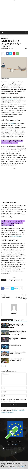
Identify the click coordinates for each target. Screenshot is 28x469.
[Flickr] (11, 448)
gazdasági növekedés (15, 280)
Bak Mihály (5, 48)
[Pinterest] (14, 53)
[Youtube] (16, 452)
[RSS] (23, 448)
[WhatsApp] (17, 53)
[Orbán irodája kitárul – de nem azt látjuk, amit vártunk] (5, 353)
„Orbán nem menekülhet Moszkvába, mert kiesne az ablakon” (16, 325)
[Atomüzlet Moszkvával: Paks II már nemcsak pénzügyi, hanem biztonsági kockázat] (5, 332)
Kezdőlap (3, 36)
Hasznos (11, 36)
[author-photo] (14, 311)
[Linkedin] (15, 448)
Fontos (3, 327)
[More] (21, 288)
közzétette (11, 123)
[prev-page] (2, 366)
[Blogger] (4, 448)
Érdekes (3, 355)
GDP (21, 280)
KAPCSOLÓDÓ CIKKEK (7, 320)
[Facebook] (7, 53)
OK (16, 468)
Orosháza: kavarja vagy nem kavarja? (21, 298)
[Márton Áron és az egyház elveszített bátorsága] (5, 360)
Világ (7, 36)
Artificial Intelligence (15, 345)
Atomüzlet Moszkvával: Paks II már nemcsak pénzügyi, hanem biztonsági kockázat (17, 332)
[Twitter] (10, 53)
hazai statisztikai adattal (11, 99)
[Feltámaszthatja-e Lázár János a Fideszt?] (5, 339)
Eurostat (8, 280)
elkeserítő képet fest (16, 236)
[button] (2, 32)
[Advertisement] (14, 16)
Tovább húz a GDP (5, 297)
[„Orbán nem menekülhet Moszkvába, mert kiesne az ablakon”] (5, 325)
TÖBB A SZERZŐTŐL (18, 320)
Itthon (3, 348)
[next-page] (5, 366)
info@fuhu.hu (16, 444)
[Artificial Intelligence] (5, 346)
